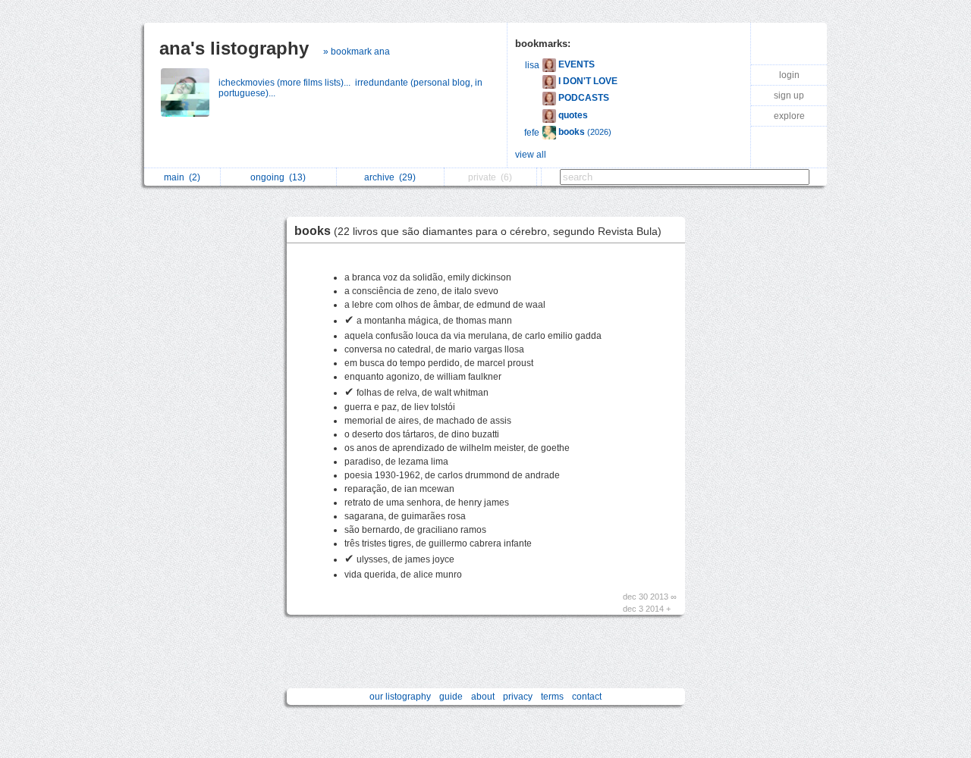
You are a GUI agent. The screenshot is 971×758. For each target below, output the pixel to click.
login (789, 75)
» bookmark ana (356, 51)
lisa (532, 65)
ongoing (278, 177)
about (483, 696)
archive (390, 177)
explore (789, 116)
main (182, 177)
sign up (789, 95)
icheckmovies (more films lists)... (286, 82)
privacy (518, 696)
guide (451, 696)
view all (530, 154)
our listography (400, 696)
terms (552, 696)
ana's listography (234, 48)
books (477, 230)
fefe (531, 132)
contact (587, 696)
